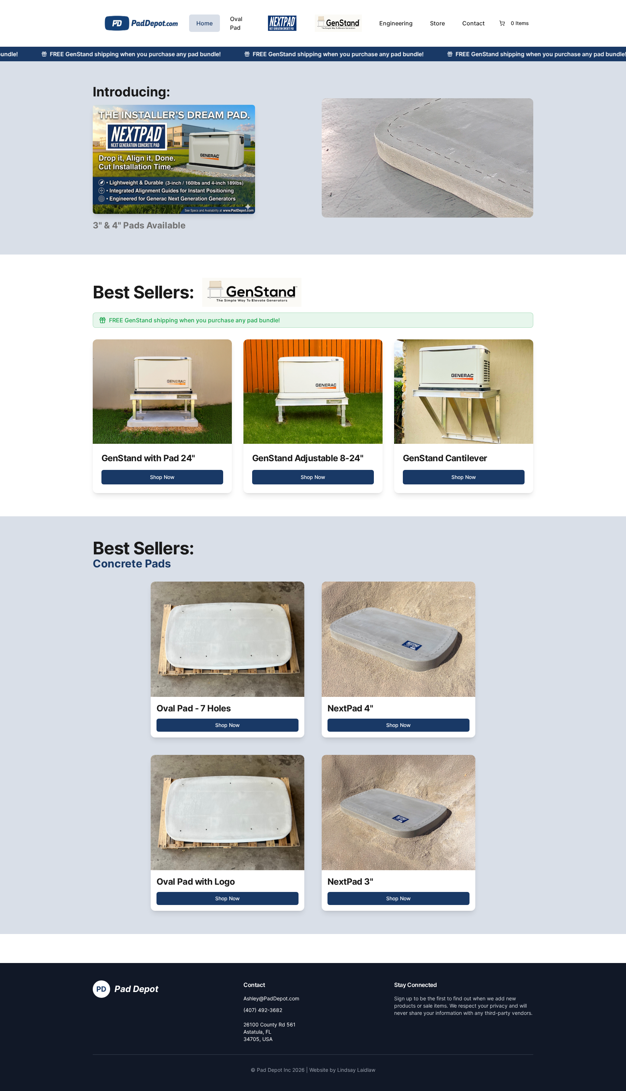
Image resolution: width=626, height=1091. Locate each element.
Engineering (396, 23)
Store (437, 23)
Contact (473, 23)
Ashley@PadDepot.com (271, 998)
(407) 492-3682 (262, 1010)
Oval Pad (236, 23)
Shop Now (162, 477)
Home (204, 23)
